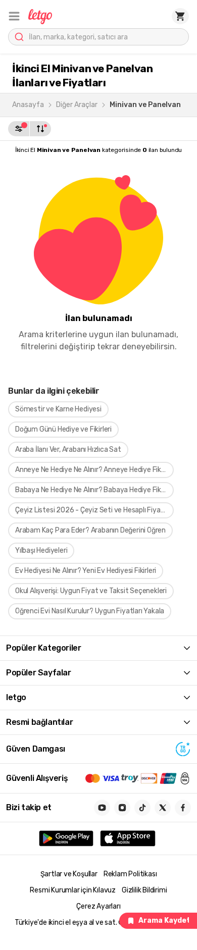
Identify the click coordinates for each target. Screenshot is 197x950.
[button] (14, 16)
